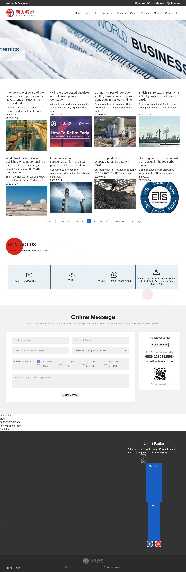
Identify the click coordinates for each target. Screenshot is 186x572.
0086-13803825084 (121, 281)
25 (95, 221)
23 (83, 221)
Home (78, 13)
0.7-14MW (46, 362)
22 (77, 221)
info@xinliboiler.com (155, 3)
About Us (91, 13)
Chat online (154, 466)
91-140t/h (113, 366)
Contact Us (171, 13)
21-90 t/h (90, 366)
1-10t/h (44, 366)
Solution (121, 13)
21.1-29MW (91, 362)
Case (133, 13)
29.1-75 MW (114, 362)
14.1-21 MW (69, 362)
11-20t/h (67, 366)
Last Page (137, 221)
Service (145, 13)
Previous (65, 221)
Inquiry (154, 505)
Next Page (119, 221)
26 (101, 221)
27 (107, 221)
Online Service (160, 344)
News (157, 13)
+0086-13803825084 (156, 460)
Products (107, 13)
